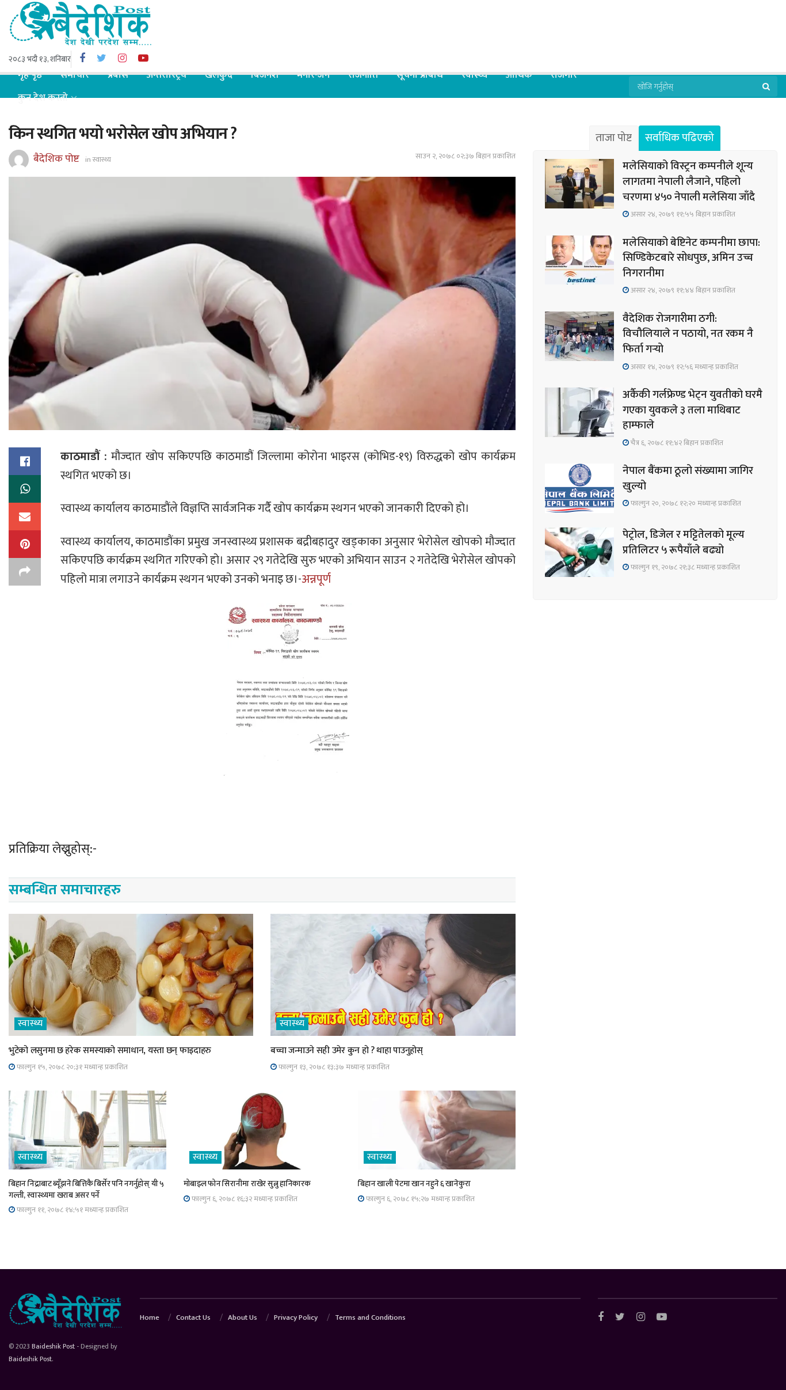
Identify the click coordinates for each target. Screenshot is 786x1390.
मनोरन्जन (313, 75)
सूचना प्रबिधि (419, 75)
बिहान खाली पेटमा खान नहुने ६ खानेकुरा (414, 1183)
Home (149, 1317)
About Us (242, 1317)
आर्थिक (519, 75)
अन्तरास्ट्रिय (166, 75)
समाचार (74, 75)
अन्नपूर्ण (317, 579)
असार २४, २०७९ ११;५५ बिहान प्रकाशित (682, 214)
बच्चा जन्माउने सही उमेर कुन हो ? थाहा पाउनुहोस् (346, 1050)
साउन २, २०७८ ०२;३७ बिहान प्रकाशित (465, 156)
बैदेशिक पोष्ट (56, 159)
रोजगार (564, 75)
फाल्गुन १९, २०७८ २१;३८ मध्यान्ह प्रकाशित (684, 567)
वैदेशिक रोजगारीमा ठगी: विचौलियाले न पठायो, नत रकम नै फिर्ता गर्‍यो (688, 334)
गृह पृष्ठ (30, 75)
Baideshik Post (53, 1346)
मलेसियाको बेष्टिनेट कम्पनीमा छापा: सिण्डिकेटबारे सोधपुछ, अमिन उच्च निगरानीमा (691, 258)
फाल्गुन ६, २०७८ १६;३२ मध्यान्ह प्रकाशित (243, 1198)
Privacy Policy (296, 1317)
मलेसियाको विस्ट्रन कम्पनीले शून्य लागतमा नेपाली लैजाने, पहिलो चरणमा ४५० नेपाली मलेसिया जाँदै (689, 181)
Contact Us (193, 1317)
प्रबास (118, 75)
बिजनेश (264, 75)
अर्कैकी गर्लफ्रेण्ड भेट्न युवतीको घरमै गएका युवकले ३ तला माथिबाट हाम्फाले (692, 410)
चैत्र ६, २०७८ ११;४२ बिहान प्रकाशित (676, 442)
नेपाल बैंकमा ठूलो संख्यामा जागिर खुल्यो (688, 478)
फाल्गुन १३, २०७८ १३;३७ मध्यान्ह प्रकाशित (333, 1067)
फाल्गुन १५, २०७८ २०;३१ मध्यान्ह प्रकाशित (71, 1067)
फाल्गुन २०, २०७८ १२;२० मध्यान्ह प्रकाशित (685, 503)
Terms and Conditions (370, 1317)
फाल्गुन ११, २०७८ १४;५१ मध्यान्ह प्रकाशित (71, 1209)
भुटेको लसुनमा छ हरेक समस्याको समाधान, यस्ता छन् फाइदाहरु (110, 1050)
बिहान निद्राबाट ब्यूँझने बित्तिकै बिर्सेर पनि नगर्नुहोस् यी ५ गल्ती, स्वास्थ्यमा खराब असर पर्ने (86, 1189)
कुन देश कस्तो (43, 98)
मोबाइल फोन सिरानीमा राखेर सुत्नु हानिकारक (247, 1183)
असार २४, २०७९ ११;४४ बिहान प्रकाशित (682, 290)
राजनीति (363, 75)
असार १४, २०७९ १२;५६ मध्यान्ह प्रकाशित (683, 366)
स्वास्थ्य (474, 75)
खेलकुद (218, 75)
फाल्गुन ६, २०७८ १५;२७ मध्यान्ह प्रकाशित (419, 1198)
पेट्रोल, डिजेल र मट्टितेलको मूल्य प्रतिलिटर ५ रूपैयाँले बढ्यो (684, 542)
